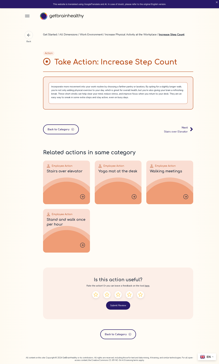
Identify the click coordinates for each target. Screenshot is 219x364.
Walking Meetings (166, 171)
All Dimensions (68, 34)
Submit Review (118, 305)
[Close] (217, 2)
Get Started (50, 34)
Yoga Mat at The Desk (117, 171)
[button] (27, 16)
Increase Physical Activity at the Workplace (131, 34)
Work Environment (91, 34)
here (147, 285)
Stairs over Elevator (65, 171)
